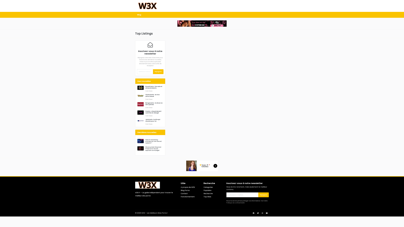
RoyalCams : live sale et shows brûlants (153, 87)
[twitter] (258, 213)
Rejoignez (158, 72)
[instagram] (262, 213)
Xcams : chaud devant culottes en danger (153, 112)
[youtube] (266, 213)
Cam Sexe (148, 91)
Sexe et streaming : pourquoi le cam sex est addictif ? (153, 141)
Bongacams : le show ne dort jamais (153, 103)
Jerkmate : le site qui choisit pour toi (152, 120)
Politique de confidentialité (235, 203)
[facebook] (253, 213)
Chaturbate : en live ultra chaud (152, 95)
